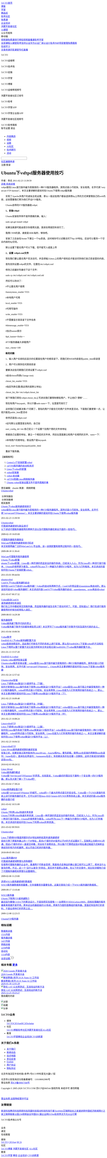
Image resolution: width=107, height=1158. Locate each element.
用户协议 (11, 1065)
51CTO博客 (12, 1030)
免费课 (4, 20)
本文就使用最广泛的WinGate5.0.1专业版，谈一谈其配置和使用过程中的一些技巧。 (41, 546)
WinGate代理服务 (9, 556)
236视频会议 (25, 1114)
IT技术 (51, 43)
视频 (9, 140)
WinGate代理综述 (17, 543)
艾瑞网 (66, 1111)
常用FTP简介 (15, 898)
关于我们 (11, 1049)
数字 (9, 637)
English (10, 1062)
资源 (8, 50)
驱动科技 (41, 1111)
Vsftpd (4, 600)
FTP (14, 723)
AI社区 (10, 146)
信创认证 (25, 43)
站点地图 (11, 1056)
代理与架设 (14, 526)
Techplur (30, 1023)
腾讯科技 (14, 1111)
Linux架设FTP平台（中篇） (22, 704)
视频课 (4, 40)
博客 (3, 6)
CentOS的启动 (15, 583)
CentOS (15, 600)
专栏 (21, 50)
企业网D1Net (48, 1114)
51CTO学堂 (12, 1036)
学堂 (3, 9)
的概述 (10, 772)
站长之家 (74, 1111)
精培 (20, 1036)
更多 (15, 964)
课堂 (16, 50)
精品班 (4, 13)
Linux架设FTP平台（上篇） (22, 727)
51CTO (10, 1023)
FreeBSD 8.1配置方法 (18, 640)
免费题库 (72, 43)
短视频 (24, 40)
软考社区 (5, 16)
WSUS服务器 (7, 895)
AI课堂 (4, 30)
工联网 (6, 1114)
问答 (12, 50)
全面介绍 (11, 789)
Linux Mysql (7, 769)
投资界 (57, 1114)
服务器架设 (17, 539)
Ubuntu (4, 491)
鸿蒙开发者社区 (9, 26)
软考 (19, 43)
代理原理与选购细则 (16, 861)
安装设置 (14, 660)
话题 (9, 143)
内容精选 (11, 136)
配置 (10, 560)
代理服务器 (6, 539)
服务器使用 (23, 556)
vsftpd (10, 491)
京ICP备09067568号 (20, 1083)
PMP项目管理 (61, 43)
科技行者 (50, 1111)
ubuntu (4, 579)
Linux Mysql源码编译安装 (19, 749)
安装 (15, 680)
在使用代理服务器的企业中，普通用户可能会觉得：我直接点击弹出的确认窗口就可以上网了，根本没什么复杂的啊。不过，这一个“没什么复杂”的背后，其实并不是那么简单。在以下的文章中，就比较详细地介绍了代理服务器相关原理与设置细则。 (53, 867)
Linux (3, 723)
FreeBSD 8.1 (7, 657)
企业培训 (5, 23)
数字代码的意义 (16, 623)
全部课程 (5, 43)
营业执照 (6, 1098)
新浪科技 (5, 1111)
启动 (9, 600)
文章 (3, 50)
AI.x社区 (46, 1030)
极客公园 (14, 1114)
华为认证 (34, 43)
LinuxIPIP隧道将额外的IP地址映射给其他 (30, 837)
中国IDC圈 (36, 1114)
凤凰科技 (32, 1111)
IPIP (15, 858)
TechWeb (59, 1111)
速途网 (82, 1111)
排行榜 (17, 40)
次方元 (64, 1114)
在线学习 (5, 46)
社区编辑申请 (7, 161)
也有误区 (11, 603)
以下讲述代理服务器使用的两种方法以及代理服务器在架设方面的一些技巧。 (39, 529)
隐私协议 (11, 1068)
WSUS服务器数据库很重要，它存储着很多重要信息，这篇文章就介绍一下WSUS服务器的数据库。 (49, 885)
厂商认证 (43, 43)
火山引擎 (72, 1114)
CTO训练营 (37, 1036)
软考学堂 (39, 40)
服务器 (9, 858)
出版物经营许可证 (19, 1098)
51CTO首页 (6, 3)
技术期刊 (11, 150)
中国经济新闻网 (93, 1111)
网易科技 (23, 1111)
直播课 (31, 40)
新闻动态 (11, 1052)
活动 (9, 153)
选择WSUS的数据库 (16, 881)
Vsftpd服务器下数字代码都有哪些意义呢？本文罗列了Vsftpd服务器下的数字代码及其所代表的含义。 (50, 627)
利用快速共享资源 (17, 812)
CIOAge (17, 1023)
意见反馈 (11, 1059)
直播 (25, 50)
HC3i (23, 1023)
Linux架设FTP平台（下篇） (22, 683)
